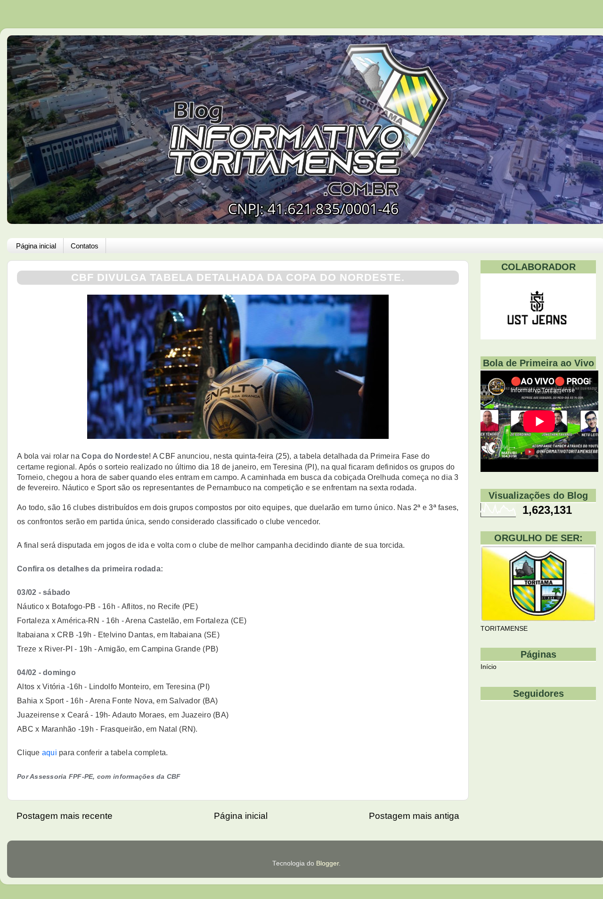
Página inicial (36, 246)
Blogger (327, 863)
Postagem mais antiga (414, 816)
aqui (49, 753)
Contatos (84, 246)
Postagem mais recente (64, 816)
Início (489, 666)
